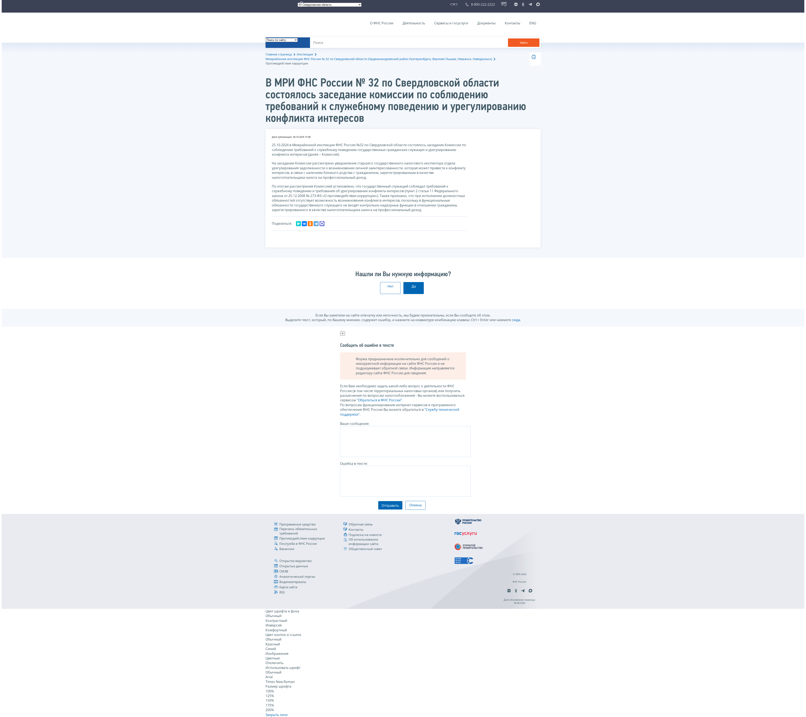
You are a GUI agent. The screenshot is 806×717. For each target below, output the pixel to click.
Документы (486, 23)
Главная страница (279, 54)
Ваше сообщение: (354, 423)
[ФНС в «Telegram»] (530, 4)
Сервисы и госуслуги (451, 23)
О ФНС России (381, 23)
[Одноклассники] (310, 223)
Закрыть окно (277, 714)
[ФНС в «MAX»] (537, 4)
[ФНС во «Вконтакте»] (516, 4)
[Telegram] (316, 223)
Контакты (512, 23)
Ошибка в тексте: (354, 463)
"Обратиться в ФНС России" (379, 400)
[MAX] (321, 223)
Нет (390, 286)
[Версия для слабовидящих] (454, 4)
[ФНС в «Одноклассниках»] (523, 4)
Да (414, 286)
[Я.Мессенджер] (298, 223)
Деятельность (414, 23)
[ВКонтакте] (304, 223)
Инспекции (305, 54)
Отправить (390, 505)
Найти (523, 42)
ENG (532, 23)
